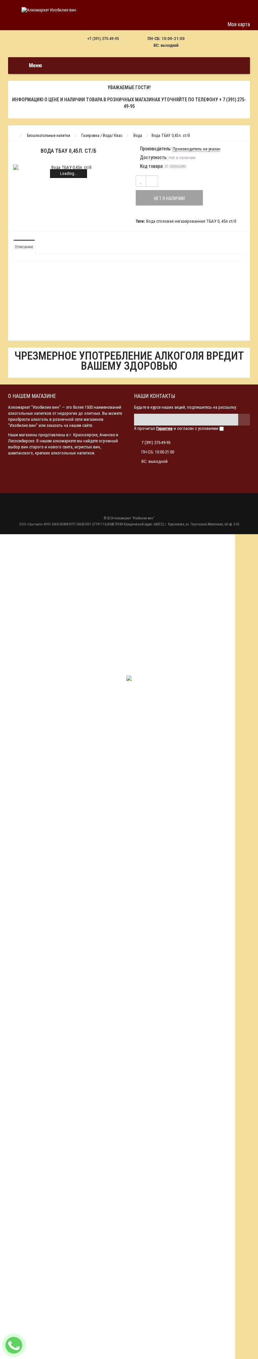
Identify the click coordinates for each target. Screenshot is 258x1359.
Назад (12, 24)
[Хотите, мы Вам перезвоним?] (14, 1345)
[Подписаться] (244, 420)
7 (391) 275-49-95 (155, 442)
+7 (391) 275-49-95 (103, 38)
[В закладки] (141, 181)
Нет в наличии (169, 198)
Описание (24, 246)
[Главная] (14, 136)
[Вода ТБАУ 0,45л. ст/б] (68, 167)
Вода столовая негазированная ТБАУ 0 (182, 221)
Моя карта (238, 24)
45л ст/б (228, 221)
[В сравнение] (152, 181)
